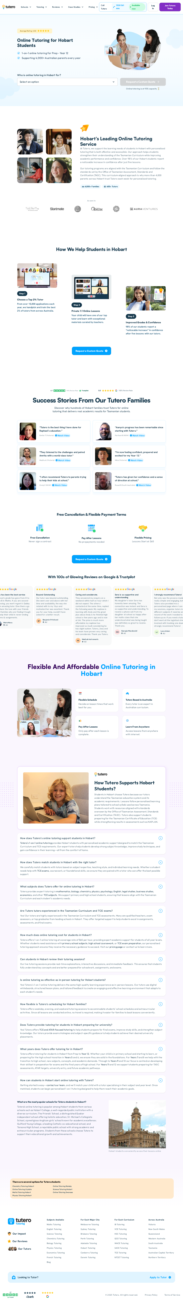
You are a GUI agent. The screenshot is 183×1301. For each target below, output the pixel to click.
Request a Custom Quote (89, 350)
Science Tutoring (54, 1234)
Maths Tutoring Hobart (21, 1192)
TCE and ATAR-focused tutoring (55, 1029)
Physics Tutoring (54, 1248)
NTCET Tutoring (122, 1257)
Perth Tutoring (87, 1238)
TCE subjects (50, 895)
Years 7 (134, 1057)
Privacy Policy (151, 1295)
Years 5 (68, 1057)
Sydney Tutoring (88, 1229)
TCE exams (43, 870)
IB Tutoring (119, 1224)
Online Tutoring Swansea (63, 1192)
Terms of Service (172, 1295)
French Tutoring (54, 1257)
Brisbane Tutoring (89, 1234)
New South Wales (156, 1229)
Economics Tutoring (56, 1252)
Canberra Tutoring (89, 1252)
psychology (106, 891)
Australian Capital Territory (161, 1252)
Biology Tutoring (54, 1243)
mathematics (63, 891)
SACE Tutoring (121, 1248)
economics (26, 895)
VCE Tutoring (121, 1229)
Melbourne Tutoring (90, 1224)
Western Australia (156, 1238)
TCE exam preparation (129, 943)
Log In (153, 7)
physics (96, 891)
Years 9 (114, 1060)
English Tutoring (54, 1229)
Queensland (154, 1234)
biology (75, 891)
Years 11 (105, 1064)
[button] (26, 7)
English (117, 891)
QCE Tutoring (121, 1238)
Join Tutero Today (170, 7)
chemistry (85, 891)
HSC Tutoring (121, 1234)
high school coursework (100, 943)
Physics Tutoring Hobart (22, 1195)
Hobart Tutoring (88, 1248)
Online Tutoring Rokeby (62, 1186)
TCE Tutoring (120, 1252)
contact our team (56, 1085)
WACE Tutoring (121, 1243)
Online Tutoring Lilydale (22, 1189)
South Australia (155, 1243)
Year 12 (85, 1053)
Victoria (152, 1224)
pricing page (116, 946)
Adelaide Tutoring (89, 1243)
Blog (49, 1262)
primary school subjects (74, 943)
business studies (144, 891)
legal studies (128, 891)
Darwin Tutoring (88, 1257)
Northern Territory (157, 1257)
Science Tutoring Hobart (62, 1189)
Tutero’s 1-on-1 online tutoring (36, 842)
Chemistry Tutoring (55, 1238)
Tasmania (152, 1248)
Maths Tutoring (54, 1224)
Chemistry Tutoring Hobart (23, 1186)
